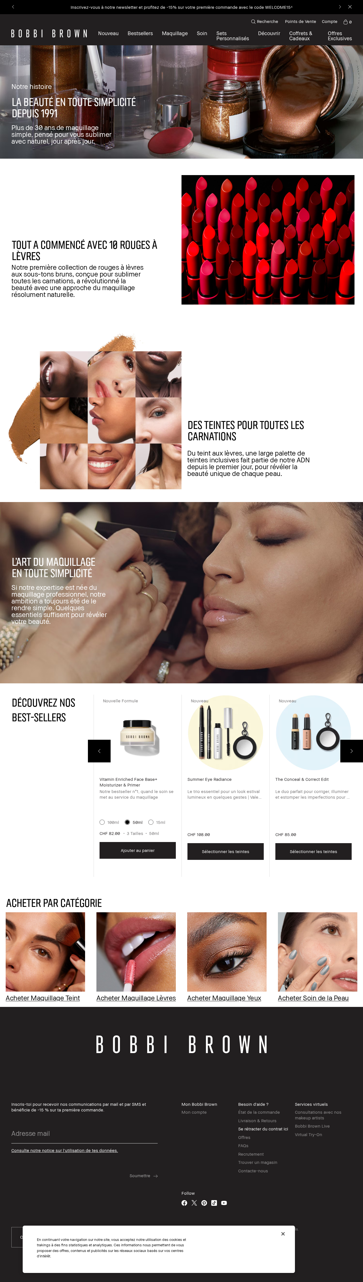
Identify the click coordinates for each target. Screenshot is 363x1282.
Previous (99, 751)
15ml (160, 822)
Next (351, 751)
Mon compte (194, 1112)
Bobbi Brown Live (312, 1125)
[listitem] (138, 786)
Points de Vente (300, 21)
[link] (347, 21)
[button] (269, 36)
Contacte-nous (253, 1170)
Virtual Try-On (308, 1134)
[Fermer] (283, 1234)
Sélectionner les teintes (225, 851)
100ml (113, 822)
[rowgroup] (181, 947)
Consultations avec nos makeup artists (318, 1114)
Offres (244, 1137)
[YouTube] (224, 1203)
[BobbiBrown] (49, 33)
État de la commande (259, 1112)
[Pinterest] (204, 1203)
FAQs (243, 1145)
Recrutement (251, 1153)
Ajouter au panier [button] (138, 850)
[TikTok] (214, 1203)
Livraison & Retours (257, 1120)
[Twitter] (194, 1203)
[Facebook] (184, 1203)
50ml (138, 822)
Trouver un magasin (257, 1162)
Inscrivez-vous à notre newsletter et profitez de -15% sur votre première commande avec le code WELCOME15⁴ (181, 7)
